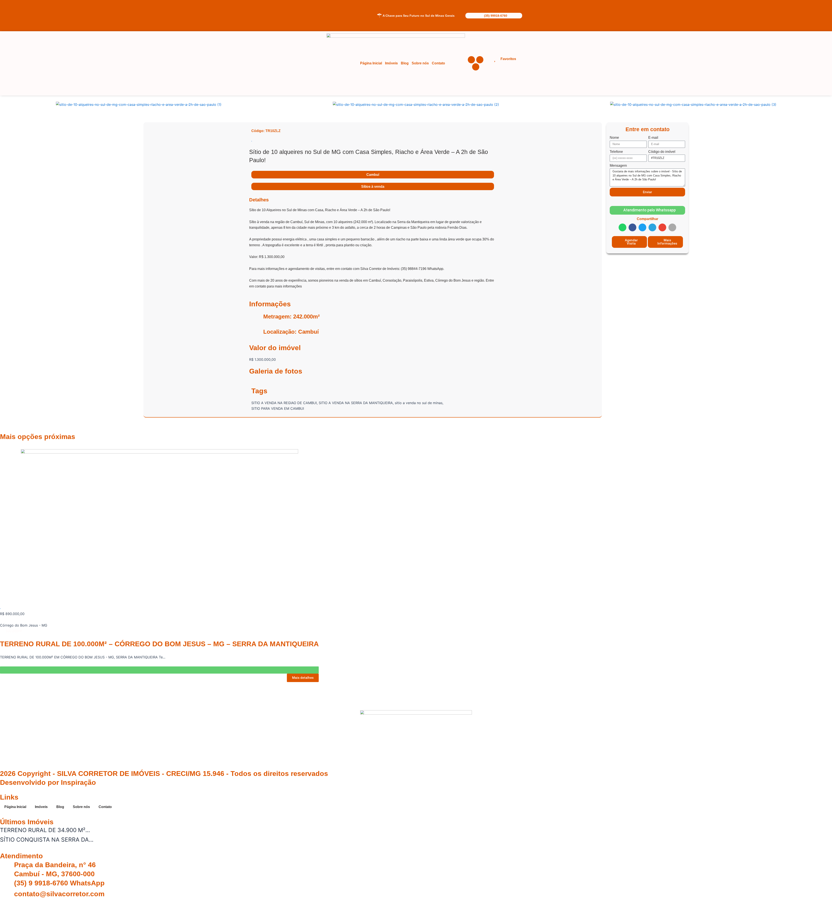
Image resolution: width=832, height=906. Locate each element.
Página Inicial (371, 63)
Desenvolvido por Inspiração (48, 782)
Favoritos (508, 59)
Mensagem (618, 165)
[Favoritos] (494, 59)
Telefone (616, 151)
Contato (438, 63)
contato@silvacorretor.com (59, 894)
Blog (405, 63)
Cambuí (372, 174)
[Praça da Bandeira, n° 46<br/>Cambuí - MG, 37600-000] (5, 865)
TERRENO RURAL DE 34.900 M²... (45, 830)
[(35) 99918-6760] (468, 15)
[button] (4, 104)
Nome (614, 137)
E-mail (653, 137)
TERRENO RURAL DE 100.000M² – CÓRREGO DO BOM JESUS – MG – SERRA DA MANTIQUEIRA (159, 644)
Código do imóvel (661, 151)
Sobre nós (420, 63)
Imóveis (391, 63)
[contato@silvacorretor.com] (5, 895)
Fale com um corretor (329, 24)
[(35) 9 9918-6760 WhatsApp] (5, 884)
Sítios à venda (372, 186)
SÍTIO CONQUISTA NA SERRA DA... (46, 839)
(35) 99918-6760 (495, 15)
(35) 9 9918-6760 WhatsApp (59, 883)
